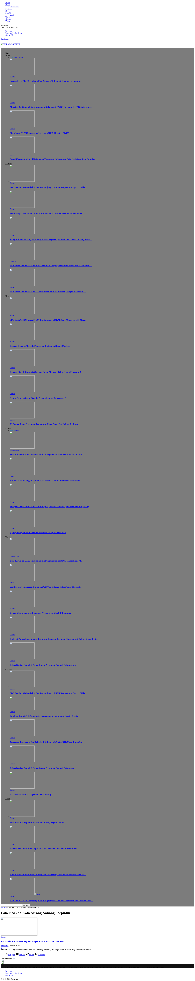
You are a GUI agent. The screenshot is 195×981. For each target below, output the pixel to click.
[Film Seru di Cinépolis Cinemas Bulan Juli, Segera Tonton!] (22, 816)
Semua (12, 57)
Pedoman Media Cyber (13, 33)
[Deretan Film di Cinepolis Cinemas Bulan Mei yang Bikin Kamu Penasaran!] (22, 366)
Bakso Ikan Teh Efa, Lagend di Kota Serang (30, 794)
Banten (12, 77)
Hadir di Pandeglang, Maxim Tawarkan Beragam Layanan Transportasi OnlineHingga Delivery (55, 639)
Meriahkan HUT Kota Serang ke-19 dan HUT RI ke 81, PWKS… (40, 133)
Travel (7, 17)
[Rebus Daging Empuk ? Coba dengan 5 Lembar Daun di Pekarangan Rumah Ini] (22, 659)
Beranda (4, 907)
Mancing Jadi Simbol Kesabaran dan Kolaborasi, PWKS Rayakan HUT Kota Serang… (51, 107)
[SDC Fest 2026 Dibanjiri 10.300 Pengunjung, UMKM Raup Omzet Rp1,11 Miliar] (22, 181)
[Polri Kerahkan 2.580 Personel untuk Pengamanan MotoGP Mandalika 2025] (22, 448)
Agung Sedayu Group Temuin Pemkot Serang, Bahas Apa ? (38, 398)
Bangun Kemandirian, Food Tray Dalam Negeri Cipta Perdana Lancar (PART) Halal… (51, 239)
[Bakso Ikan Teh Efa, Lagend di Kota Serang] (22, 788)
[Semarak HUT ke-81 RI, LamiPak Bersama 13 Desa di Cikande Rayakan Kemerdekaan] (22, 75)
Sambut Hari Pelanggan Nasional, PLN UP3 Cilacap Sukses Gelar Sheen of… (46, 480)
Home (7, 3)
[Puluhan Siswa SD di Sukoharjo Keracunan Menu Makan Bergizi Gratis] (22, 710)
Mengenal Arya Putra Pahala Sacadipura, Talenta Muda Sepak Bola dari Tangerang (49, 506)
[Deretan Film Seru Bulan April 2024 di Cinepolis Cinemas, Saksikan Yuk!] (22, 842)
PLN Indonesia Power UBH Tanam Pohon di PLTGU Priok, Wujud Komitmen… (48, 292)
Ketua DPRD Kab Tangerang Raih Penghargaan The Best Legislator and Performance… (51, 900)
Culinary (8, 19)
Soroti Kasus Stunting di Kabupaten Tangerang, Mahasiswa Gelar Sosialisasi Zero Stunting (52, 159)
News (7, 5)
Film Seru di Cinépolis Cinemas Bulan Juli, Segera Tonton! (37, 822)
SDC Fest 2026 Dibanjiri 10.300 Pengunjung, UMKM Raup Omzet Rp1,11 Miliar (48, 187)
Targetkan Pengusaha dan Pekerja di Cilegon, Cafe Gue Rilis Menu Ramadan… (47, 742)
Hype (7, 11)
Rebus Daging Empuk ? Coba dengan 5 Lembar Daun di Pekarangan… (43, 665)
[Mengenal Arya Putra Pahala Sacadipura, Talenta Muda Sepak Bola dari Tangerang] (22, 500)
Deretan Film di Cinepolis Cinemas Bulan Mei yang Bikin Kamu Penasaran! (45, 372)
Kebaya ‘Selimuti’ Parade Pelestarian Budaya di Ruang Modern (40, 346)
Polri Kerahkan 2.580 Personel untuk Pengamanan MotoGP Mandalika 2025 (46, 454)
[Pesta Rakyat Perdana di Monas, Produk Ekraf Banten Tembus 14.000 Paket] (22, 207)
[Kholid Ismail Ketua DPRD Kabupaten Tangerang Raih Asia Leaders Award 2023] (22, 868)
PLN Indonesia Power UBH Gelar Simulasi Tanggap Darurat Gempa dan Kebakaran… (51, 265)
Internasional (14, 7)
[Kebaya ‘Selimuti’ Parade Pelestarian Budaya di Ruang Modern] (22, 339)
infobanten (4, 946)
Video (7, 21)
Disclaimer (9, 31)
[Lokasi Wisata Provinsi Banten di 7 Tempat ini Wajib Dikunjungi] (22, 607)
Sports (12, 15)
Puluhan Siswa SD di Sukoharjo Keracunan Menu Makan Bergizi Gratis (44, 716)
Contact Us (9, 35)
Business (8, 9)
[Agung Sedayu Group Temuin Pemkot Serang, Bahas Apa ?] (22, 392)
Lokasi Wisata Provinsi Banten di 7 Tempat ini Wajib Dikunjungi (40, 613)
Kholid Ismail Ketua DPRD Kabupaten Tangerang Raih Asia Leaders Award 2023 (48, 874)
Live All (8, 13)
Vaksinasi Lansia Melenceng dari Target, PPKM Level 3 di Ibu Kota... (33, 941)
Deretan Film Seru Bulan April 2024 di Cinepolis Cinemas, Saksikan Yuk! (44, 848)
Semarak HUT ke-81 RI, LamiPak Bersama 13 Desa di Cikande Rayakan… (45, 81)
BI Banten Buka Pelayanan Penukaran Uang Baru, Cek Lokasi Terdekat (44, 424)
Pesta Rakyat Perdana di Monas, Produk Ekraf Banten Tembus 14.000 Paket (46, 213)
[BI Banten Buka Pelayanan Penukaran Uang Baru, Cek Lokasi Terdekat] (22, 418)
